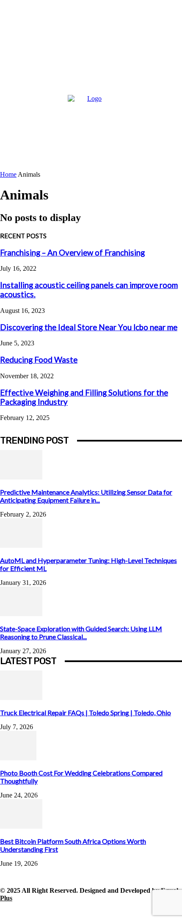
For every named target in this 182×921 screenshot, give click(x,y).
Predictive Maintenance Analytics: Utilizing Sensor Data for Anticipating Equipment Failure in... (86, 496)
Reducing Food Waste (38, 359)
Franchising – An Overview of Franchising (72, 252)
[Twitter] (83, 911)
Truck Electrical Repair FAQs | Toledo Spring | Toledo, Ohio (85, 712)
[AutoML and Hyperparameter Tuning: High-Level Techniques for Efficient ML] (21, 545)
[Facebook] (7, 911)
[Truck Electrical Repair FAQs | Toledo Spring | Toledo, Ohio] (21, 697)
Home (8, 174)
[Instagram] (26, 911)
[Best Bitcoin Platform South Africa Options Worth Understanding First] (21, 826)
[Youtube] (121, 911)
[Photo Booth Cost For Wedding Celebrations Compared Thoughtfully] (18, 758)
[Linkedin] (45, 911)
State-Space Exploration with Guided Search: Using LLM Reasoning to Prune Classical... (81, 633)
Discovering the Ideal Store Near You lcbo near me (88, 327)
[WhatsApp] (102, 911)
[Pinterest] (64, 911)
